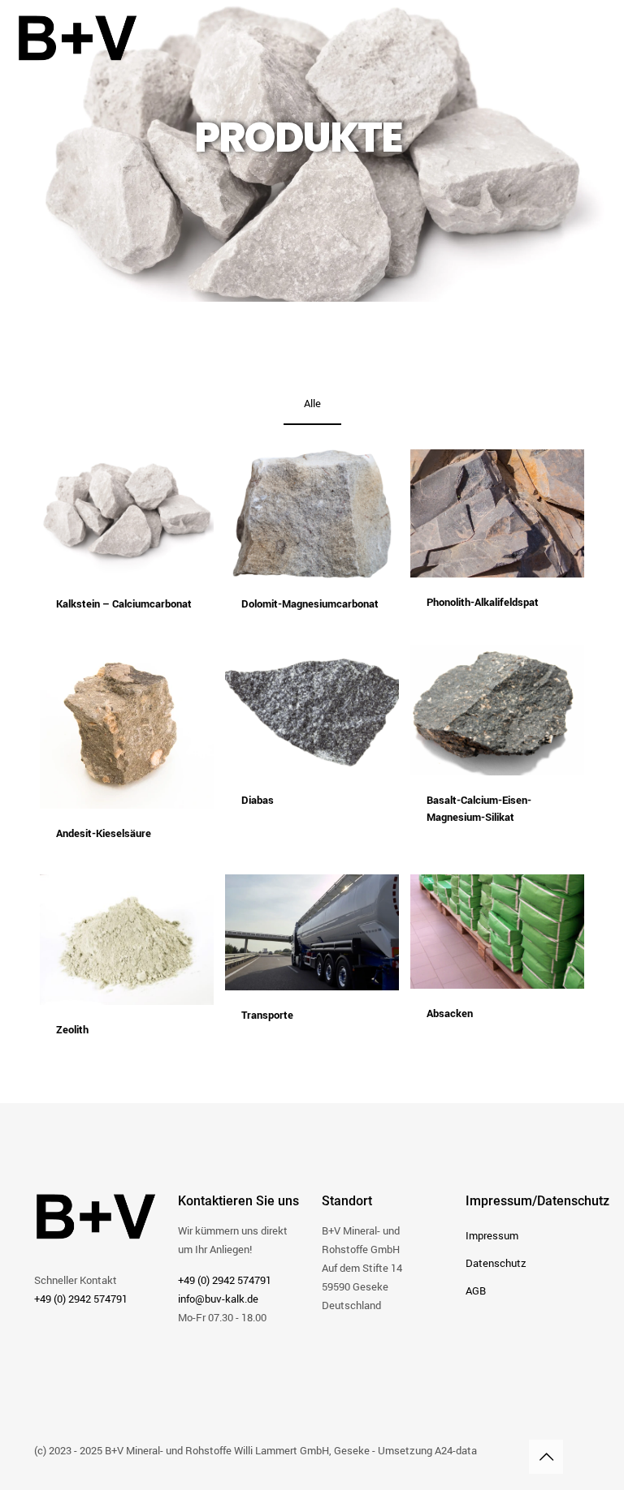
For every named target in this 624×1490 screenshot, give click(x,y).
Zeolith (72, 1029)
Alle (312, 403)
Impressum (492, 1235)
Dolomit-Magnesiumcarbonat (310, 603)
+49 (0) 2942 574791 (81, 1298)
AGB (476, 1290)
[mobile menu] (598, 36)
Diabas (257, 799)
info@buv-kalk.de (218, 1298)
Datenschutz (496, 1263)
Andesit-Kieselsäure (103, 833)
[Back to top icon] (546, 1457)
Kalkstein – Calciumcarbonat (124, 603)
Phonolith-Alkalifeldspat (483, 602)
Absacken (450, 1013)
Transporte (267, 1014)
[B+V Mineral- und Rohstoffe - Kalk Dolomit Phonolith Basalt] (78, 36)
